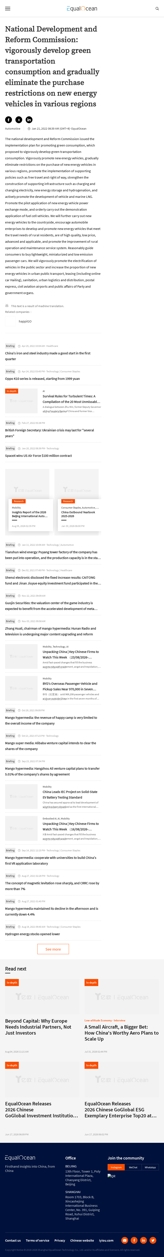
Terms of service (37, 1240)
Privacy (59, 1240)
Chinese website (82, 1240)
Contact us (13, 1240)
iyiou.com (106, 1240)
